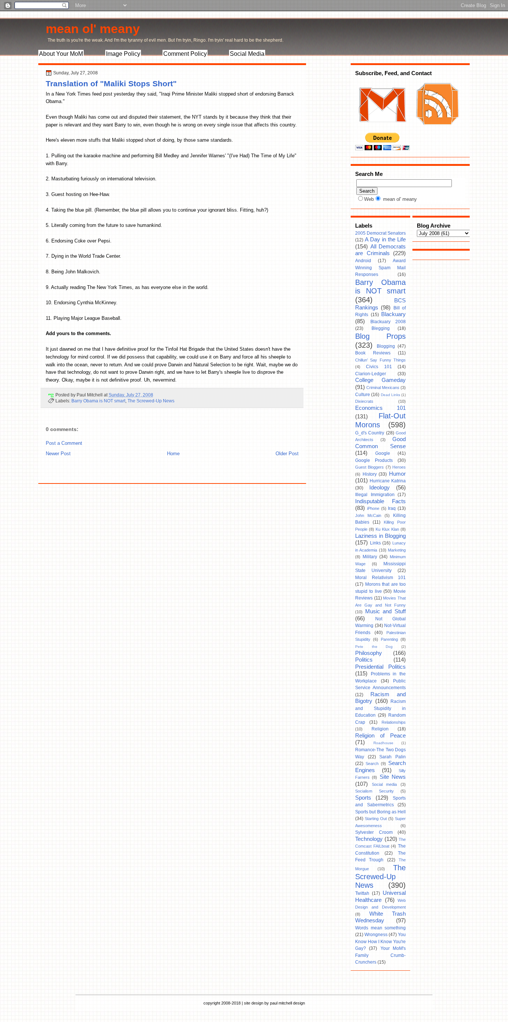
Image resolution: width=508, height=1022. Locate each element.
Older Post (287, 453)
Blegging (381, 328)
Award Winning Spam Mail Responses (380, 267)
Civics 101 (379, 366)
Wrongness (376, 934)
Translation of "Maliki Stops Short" (111, 83)
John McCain (368, 515)
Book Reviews (372, 353)
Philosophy (368, 653)
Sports (363, 798)
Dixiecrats (364, 401)
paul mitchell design (287, 1003)
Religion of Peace (380, 736)
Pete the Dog (374, 647)
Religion (380, 729)
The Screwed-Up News (151, 400)
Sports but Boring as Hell (380, 811)
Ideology (379, 488)
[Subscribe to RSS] (436, 129)
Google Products (374, 460)
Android (363, 260)
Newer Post (58, 453)
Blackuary (393, 314)
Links (375, 543)
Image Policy (123, 54)
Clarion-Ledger (370, 373)
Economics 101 (380, 408)
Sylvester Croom (374, 832)
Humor (397, 474)
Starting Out (376, 818)
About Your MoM (61, 54)
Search (372, 763)
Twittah (362, 893)
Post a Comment (64, 443)
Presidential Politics (380, 667)
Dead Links (390, 395)
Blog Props (380, 336)
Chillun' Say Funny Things (380, 360)
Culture (362, 394)
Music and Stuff (385, 611)
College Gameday (380, 380)
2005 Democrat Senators (380, 233)
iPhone (373, 508)
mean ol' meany (93, 29)
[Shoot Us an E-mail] (382, 129)
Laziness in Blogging (380, 536)
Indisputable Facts (380, 501)
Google (382, 453)
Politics (364, 660)
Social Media (247, 54)
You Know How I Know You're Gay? (380, 941)
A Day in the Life (385, 239)
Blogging (386, 346)
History (370, 474)
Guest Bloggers (369, 467)
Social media (384, 784)
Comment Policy (185, 54)
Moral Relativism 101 (380, 577)
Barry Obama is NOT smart (98, 400)
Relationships (394, 722)
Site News (393, 777)
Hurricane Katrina (388, 480)
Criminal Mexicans (382, 387)
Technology (369, 839)
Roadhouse (383, 743)
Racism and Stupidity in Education (380, 708)
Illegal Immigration (375, 494)
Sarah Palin (392, 756)
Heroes (399, 467)
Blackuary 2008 (388, 321)
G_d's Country (369, 433)
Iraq (392, 508)
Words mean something (380, 928)
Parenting (389, 639)
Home (173, 453)
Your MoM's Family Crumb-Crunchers (380, 955)
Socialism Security (374, 791)
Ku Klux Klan (387, 529)
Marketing (397, 550)
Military (370, 556)
